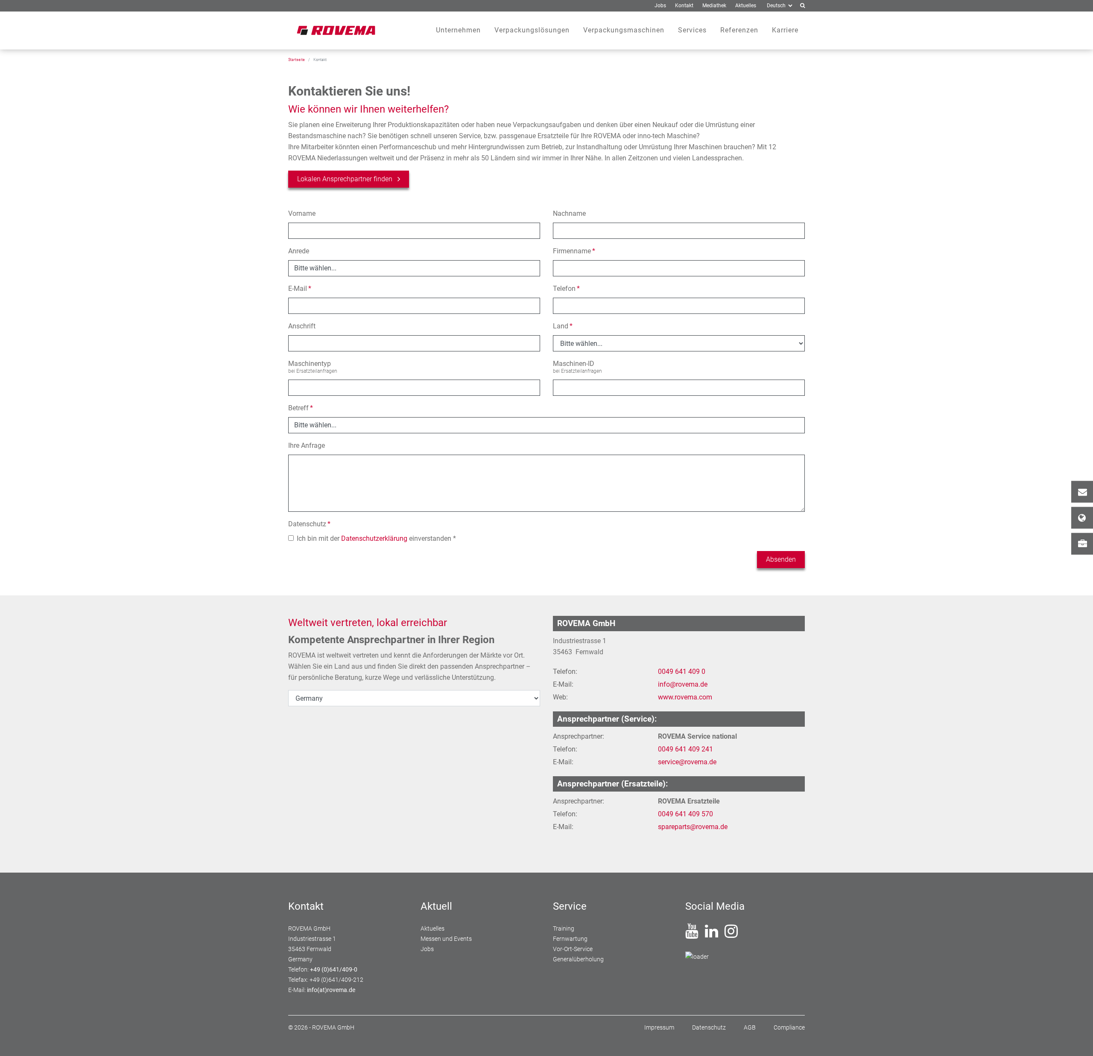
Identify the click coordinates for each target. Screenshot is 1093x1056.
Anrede (298, 251)
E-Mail (299, 288)
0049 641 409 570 (685, 814)
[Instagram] (731, 934)
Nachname (569, 213)
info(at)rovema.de (331, 989)
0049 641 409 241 (685, 749)
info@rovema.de (682, 684)
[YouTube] (691, 934)
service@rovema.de (687, 762)
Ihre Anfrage (306, 445)
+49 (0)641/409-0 (333, 969)
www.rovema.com (685, 697)
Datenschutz (309, 524)
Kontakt (1082, 492)
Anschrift (302, 326)
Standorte (1082, 518)
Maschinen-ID (573, 364)
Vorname (302, 213)
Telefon (566, 288)
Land (563, 326)
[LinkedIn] (711, 934)
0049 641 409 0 (681, 671)
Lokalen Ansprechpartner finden (344, 179)
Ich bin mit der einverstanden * (376, 538)
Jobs (1082, 544)
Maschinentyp (309, 364)
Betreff (300, 408)
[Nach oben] (1076, 1039)
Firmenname (574, 251)
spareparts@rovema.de (693, 827)
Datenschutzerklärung (374, 538)
